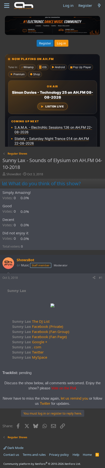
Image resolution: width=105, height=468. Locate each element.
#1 (101, 278)
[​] (52, 306)
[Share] (94, 278)
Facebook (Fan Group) (40, 331)
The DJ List (31, 321)
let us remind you (74, 398)
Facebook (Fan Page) (39, 336)
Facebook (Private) (37, 326)
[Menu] (6, 5)
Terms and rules (34, 454)
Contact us (11, 454)
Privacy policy (59, 454)
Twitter (28, 352)
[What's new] (99, 5)
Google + (29, 341)
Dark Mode (15, 448)
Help (76, 454)
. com (26, 346)
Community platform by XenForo (42, 464)
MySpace (29, 357)
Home (87, 454)
